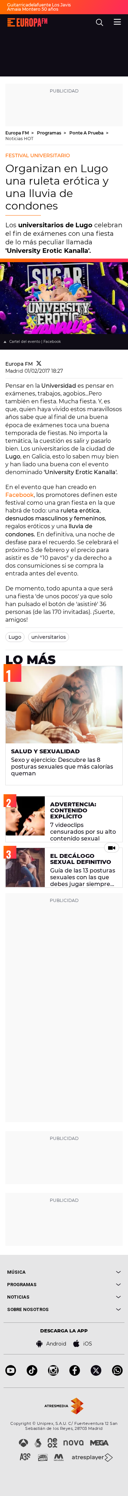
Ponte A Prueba (87, 133)
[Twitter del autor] (39, 364)
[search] (99, 22)
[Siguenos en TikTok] (32, 1373)
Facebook (19, 495)
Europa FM (17, 133)
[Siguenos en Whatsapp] (117, 1373)
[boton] (92, 1272)
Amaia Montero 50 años (32, 9)
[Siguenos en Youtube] (10, 1373)
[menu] (117, 21)
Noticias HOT (19, 138)
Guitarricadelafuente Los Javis (39, 4)
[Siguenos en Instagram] (53, 1373)
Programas (49, 133)
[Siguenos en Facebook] (74, 1373)
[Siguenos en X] (96, 1373)
